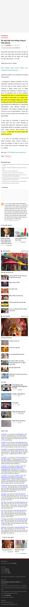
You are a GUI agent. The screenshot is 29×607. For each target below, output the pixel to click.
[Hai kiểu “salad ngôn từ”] (6, 396)
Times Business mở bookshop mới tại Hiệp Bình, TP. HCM (19, 386)
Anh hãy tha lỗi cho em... (7, 272)
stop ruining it (20, 449)
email (9, 573)
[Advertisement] (14, 16)
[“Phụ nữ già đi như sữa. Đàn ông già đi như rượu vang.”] (5, 277)
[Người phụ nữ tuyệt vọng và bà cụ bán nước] (5, 375)
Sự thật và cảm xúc (14, 341)
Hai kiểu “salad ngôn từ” (18, 394)
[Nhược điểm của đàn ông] (5, 297)
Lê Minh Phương (5, 485)
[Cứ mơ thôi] (6, 405)
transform (10, 551)
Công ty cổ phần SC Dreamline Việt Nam (10, 582)
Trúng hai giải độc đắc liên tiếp (17, 302)
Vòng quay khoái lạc (6, 337)
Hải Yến (3, 510)
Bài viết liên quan (5, 162)
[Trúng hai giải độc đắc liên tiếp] (5, 304)
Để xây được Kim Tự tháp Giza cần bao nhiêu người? (14, 181)
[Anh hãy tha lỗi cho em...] (14, 262)
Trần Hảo (3, 502)
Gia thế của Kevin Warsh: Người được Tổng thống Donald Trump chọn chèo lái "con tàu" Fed (6, 241)
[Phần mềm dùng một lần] (6, 414)
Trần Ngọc (4, 494)
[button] (26, 46)
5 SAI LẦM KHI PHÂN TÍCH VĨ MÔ (21, 239)
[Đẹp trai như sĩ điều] (5, 284)
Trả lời (6, 220)
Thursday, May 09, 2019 (13, 220)
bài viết (7, 569)
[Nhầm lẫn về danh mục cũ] (21, 544)
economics (4, 36)
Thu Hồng (3, 519)
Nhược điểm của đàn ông (16, 295)
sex (19, 404)
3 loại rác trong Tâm (14, 347)
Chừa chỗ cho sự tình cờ (18, 420)
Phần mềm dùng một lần (18, 411)
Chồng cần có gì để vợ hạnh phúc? (10, 171)
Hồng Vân (3, 527)
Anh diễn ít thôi (13, 289)
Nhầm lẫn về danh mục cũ (19, 550)
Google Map (8, 595)
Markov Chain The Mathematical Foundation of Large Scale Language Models (13, 467)
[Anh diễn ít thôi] (5, 290)
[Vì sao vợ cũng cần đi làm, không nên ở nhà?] (5, 310)
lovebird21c (4, 434)
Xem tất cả (24, 251)
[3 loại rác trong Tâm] (5, 349)
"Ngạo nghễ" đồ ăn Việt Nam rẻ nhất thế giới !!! (13, 172)
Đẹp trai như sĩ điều (14, 282)
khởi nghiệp (21, 413)
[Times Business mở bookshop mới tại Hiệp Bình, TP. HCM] (6, 387)
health (19, 422)
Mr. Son (14, 563)
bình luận (7, 571)
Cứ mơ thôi (15, 403)
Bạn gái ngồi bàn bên (14, 367)
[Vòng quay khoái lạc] (14, 327)
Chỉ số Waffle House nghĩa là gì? (16, 152)
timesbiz (20, 389)
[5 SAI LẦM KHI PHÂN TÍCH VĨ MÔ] (21, 232)
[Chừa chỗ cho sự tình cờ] (6, 423)
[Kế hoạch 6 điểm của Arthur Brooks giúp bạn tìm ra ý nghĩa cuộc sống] (5, 362)
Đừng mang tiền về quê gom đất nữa (10, 183)
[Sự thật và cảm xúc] (5, 342)
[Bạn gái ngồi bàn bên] (5, 369)
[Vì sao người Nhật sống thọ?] (5, 356)
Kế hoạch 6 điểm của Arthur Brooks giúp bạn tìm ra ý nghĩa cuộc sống (17, 362)
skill (19, 395)
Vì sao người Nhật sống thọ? (16, 354)
